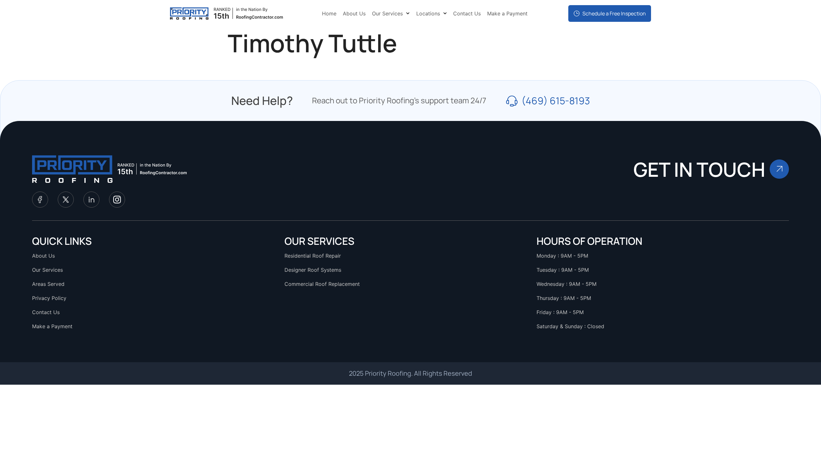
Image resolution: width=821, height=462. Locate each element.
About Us (354, 13)
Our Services (387, 13)
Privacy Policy (49, 298)
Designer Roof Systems (312, 270)
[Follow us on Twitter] (66, 200)
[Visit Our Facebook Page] (40, 200)
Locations (428, 13)
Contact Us (467, 13)
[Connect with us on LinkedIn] (91, 200)
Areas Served (48, 284)
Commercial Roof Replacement (322, 284)
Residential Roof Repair (312, 255)
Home (329, 13)
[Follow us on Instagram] (117, 200)
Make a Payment (507, 13)
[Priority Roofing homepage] (72, 169)
